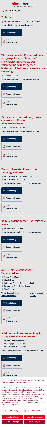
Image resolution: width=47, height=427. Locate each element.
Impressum (40, 380)
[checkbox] (4, 411)
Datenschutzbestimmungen (22, 380)
